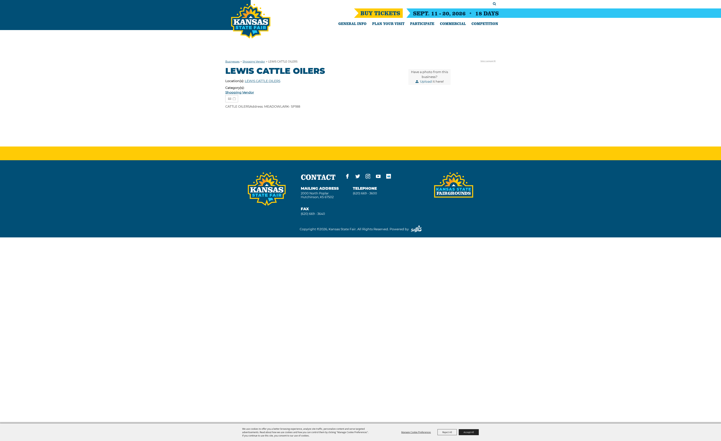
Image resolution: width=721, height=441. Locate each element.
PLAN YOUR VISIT (388, 23)
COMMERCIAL (453, 23)
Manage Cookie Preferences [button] (416, 432)
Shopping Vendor (254, 61)
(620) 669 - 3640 (313, 214)
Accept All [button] (469, 432)
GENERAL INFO (352, 23)
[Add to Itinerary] (234, 98)
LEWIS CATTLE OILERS (262, 81)
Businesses (232, 61)
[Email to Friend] (229, 98)
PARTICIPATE (422, 23)
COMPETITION (484, 23)
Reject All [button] (447, 432)
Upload (426, 81)
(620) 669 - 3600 (365, 193)
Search (494, 4)
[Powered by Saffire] (416, 229)
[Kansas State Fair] (250, 21)
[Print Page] (388, 177)
